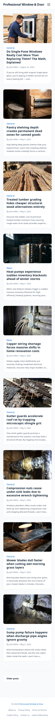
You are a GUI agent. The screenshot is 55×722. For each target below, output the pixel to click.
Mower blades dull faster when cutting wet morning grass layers (26, 563)
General (11, 47)
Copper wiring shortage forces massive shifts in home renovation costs (24, 347)
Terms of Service (39, 710)
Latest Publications (40, 715)
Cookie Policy (12, 715)
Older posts (13, 678)
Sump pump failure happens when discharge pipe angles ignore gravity (27, 635)
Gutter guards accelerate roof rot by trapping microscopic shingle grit (25, 419)
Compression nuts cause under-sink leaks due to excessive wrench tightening (27, 491)
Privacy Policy (24, 710)
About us (12, 710)
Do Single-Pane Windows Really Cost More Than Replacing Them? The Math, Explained (26, 57)
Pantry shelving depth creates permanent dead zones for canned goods (24, 130)
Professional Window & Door (23, 4)
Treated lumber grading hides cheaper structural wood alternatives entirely (26, 203)
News (9, 268)
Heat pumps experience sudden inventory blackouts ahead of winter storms (27, 275)
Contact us (25, 715)
